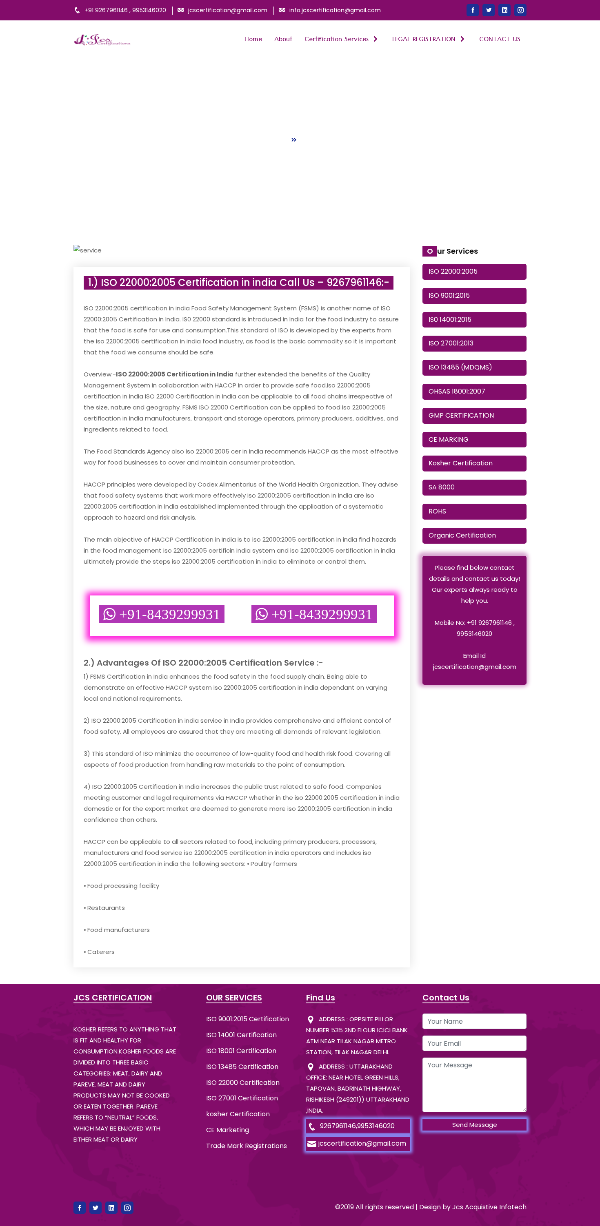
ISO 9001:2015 (449, 295)
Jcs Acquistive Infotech (489, 1207)
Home (253, 40)
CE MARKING (449, 439)
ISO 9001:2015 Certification (247, 1019)
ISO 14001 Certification (241, 1035)
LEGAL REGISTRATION (425, 40)
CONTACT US (499, 40)
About (283, 40)
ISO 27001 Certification (242, 1098)
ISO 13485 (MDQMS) (460, 367)
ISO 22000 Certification (243, 1082)
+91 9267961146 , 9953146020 (125, 10)
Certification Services (337, 40)
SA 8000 (442, 487)
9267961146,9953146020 (357, 1126)
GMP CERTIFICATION (461, 415)
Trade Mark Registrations (246, 1146)
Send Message (474, 1124)
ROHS (437, 511)
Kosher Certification (461, 463)
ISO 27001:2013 (451, 343)
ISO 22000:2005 (453, 271)
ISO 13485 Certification (242, 1066)
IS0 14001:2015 (450, 319)
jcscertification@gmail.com (362, 1143)
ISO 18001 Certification (241, 1051)
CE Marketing (227, 1130)
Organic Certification (462, 535)
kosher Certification (238, 1114)
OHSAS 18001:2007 (457, 391)
